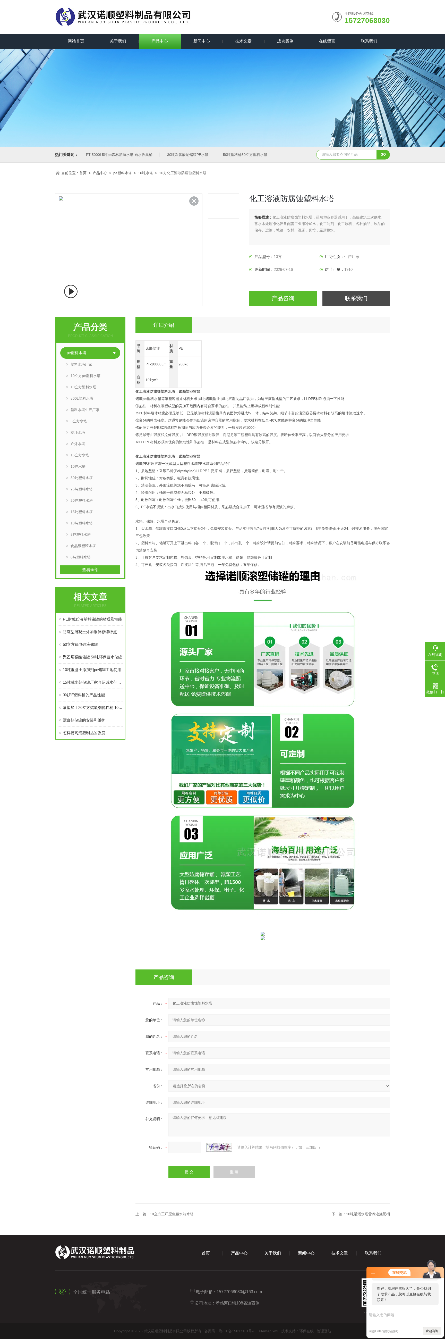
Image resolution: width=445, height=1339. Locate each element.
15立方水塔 (80, 455)
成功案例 (285, 41)
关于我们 (118, 41)
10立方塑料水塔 (83, 387)
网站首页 (76, 41)
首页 (83, 173)
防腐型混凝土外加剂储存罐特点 (90, 632)
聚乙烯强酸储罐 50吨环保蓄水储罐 (92, 657)
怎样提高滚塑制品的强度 (84, 733)
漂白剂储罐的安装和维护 (84, 720)
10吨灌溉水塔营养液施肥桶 (368, 1214)
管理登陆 (324, 1331)
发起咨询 (432, 1331)
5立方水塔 (79, 421)
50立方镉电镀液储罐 (80, 644)
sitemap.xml (268, 1331)
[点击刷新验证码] (219, 1147)
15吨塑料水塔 (82, 512)
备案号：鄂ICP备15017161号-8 (229, 1331)
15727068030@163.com (239, 1292)
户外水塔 (78, 444)
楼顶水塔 (78, 432)
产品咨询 (283, 298)
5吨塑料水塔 (81, 534)
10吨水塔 (145, 173)
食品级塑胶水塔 (83, 546)
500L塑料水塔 (82, 398)
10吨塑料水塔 (82, 523)
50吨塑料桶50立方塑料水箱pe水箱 (251, 155)
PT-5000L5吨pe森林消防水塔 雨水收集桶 (119, 155)
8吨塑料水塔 (81, 557)
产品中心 (159, 41)
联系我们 (369, 41)
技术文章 (243, 41)
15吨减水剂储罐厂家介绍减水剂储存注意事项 (93, 682)
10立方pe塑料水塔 (85, 376)
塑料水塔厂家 (81, 364)
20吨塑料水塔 (82, 500)
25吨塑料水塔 (82, 489)
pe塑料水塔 (122, 173)
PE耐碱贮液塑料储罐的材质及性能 (92, 619)
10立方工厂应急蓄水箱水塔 (172, 1214)
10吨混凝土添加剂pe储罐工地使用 (92, 669)
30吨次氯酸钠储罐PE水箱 (187, 155)
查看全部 (90, 569)
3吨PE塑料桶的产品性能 (84, 695)
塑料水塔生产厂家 (85, 410)
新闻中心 (201, 41)
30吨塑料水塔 (82, 478)
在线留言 (327, 41)
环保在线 (306, 1331)
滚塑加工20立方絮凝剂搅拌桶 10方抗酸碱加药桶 (93, 707)
